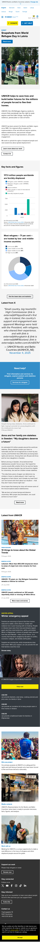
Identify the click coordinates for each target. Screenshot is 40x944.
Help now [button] (20, 686)
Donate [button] (33, 18)
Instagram (16, 885)
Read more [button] (7, 41)
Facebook (11, 885)
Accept (20, 937)
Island (25, 8)
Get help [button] (28, 23)
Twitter (2, 885)
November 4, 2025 (20, 353)
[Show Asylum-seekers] (11, 188)
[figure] (20, 200)
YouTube (7, 885)
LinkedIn (25, 885)
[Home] (11, 17)
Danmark (11, 8)
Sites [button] (37, 18)
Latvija (32, 8)
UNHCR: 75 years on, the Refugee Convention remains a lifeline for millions (19, 580)
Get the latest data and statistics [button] (20, 296)
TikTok (20, 885)
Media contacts (6, 804)
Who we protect (6, 762)
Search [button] (29, 18)
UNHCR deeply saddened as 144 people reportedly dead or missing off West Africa (18, 593)
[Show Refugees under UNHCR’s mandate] (17, 182)
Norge (11, 12)
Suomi (17, 12)
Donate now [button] (7, 872)
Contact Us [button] (7, 154)
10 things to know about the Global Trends (18, 551)
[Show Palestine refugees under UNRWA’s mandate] (17, 184)
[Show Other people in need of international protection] (18, 190)
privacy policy (15, 930)
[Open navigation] (2, 17)
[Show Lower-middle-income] (14, 249)
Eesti (19, 8)
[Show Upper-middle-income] (14, 251)
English (3, 8)
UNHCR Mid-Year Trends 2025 (16, 222)
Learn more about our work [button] (12, 148)
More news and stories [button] (20, 601)
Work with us (5, 846)
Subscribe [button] (6, 902)
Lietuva (3, 12)
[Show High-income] (12, 253)
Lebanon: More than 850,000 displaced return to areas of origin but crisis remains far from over (19, 565)
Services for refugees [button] (19, 382)
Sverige (24, 12)
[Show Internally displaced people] (15, 193)
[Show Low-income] (12, 246)
